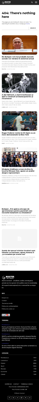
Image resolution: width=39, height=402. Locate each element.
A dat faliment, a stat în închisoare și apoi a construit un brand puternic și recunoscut (17, 97)
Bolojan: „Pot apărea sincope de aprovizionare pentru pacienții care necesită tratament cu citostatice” (17, 211)
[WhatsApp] (29, 397)
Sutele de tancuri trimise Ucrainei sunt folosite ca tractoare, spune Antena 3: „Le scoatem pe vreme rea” (18, 252)
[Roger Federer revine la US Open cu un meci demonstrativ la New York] (19, 121)
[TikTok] (17, 397)
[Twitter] (25, 397)
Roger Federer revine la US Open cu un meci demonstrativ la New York (18, 134)
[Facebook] (9, 397)
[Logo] (6, 2)
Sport (3, 143)
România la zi (5, 183)
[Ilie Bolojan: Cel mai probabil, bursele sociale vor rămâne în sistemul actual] (19, 45)
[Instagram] (13, 397)
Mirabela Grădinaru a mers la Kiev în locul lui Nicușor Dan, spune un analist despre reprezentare (18, 171)
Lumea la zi (5, 107)
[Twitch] (21, 397)
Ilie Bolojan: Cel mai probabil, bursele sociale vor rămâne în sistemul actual (18, 58)
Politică (4, 69)
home (28, 23)
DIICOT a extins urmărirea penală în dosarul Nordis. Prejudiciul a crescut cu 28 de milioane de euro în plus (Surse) (19, 338)
